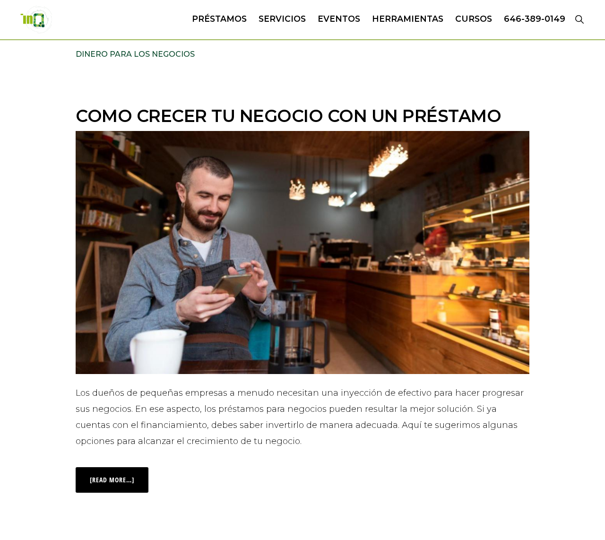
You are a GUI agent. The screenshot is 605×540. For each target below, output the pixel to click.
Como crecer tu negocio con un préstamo (288, 115)
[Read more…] (119, 475)
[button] (579, 19)
